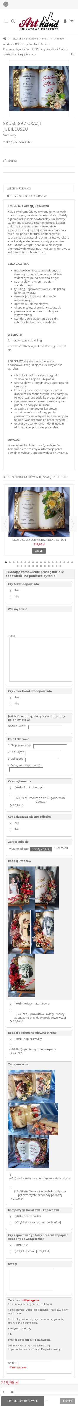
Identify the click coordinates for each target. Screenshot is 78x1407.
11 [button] (45, 562)
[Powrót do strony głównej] (4, 38)
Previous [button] (5, 524)
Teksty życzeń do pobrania (26, 196)
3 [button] (14, 562)
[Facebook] (5, 4)
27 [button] (49, 566)
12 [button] (49, 562)
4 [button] (17, 562)
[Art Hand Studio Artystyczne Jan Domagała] (39, 21)
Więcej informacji (19, 188)
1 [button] (6, 562)
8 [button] (33, 562)
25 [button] (41, 566)
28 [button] (53, 566)
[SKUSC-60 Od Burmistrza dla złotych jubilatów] (39, 512)
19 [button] (17, 566)
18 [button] (72, 562)
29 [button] (56, 566)
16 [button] (64, 562)
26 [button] (45, 566)
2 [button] (10, 562)
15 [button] (60, 562)
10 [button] (41, 562)
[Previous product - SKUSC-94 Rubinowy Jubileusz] (71, 53)
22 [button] (29, 566)
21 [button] (25, 566)
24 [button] (37, 566)
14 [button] (56, 562)
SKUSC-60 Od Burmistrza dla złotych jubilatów (39, 541)
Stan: (6, 134)
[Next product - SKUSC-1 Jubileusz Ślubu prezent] (74, 53)
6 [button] (25, 562)
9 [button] (37, 562)
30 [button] (60, 566)
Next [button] (72, 524)
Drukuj (12, 161)
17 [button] (68, 562)
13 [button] (53, 562)
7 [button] (29, 562)
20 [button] (21, 566)
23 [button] (33, 566)
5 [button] (21, 562)
